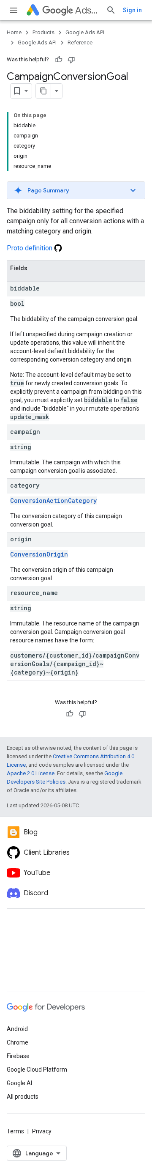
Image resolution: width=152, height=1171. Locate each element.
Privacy (42, 1131)
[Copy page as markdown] (43, 91)
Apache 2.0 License (30, 773)
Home (14, 32)
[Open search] (111, 10)
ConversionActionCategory (53, 500)
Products (43, 32)
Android (17, 1029)
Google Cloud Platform (37, 1069)
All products (22, 1096)
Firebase (18, 1056)
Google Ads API (84, 32)
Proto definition (30, 248)
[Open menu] (13, 10)
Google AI (19, 1083)
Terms (15, 1131)
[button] (76, 190)
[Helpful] (58, 59)
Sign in (132, 10)
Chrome (17, 1042)
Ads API (87, 10)
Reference (80, 42)
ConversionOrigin (39, 554)
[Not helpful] (71, 59)
